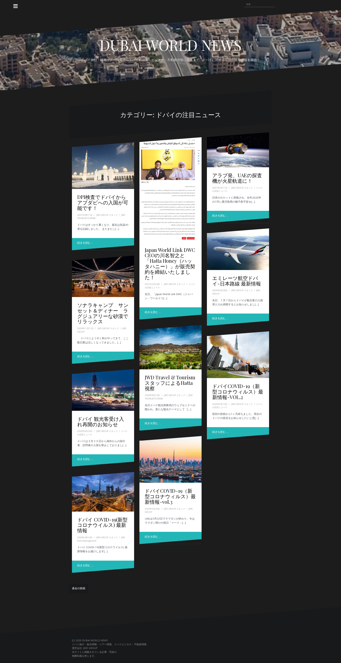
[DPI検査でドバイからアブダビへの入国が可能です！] (103, 165)
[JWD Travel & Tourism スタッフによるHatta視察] (170, 347)
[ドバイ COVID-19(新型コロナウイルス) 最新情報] (103, 491)
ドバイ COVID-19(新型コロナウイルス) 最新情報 (102, 525)
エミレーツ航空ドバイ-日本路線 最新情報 (236, 281)
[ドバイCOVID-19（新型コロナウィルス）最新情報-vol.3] (170, 459)
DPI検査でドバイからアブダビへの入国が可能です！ (102, 202)
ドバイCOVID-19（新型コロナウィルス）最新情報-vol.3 (170, 496)
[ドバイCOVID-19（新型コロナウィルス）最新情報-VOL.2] (238, 354)
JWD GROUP (90, 648)
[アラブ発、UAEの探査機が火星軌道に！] (238, 149)
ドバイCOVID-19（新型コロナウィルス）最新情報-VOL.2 (237, 391)
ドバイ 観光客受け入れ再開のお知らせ (100, 421)
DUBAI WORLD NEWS (170, 45)
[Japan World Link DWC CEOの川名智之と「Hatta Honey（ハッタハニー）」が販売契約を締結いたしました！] (170, 189)
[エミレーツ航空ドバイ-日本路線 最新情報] (238, 249)
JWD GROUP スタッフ (107, 214)
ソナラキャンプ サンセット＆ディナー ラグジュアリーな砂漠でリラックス (103, 313)
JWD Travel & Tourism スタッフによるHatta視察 (170, 383)
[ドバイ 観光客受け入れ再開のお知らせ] (103, 390)
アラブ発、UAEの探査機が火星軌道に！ (237, 178)
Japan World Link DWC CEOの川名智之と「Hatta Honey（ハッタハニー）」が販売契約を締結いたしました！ (170, 263)
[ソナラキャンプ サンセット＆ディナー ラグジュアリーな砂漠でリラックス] (103, 276)
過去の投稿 (78, 588)
